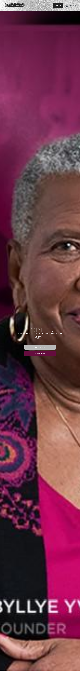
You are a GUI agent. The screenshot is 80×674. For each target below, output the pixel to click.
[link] (15, 5)
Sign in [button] (73, 6)
